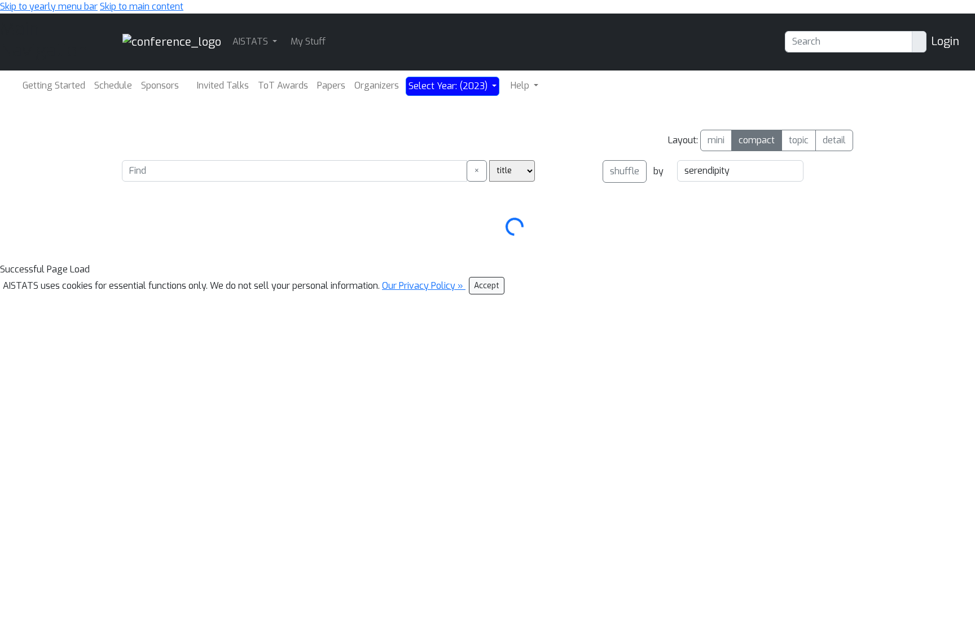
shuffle (624, 171)
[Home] (171, 41)
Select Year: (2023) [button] (449, 86)
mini (716, 140)
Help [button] (521, 85)
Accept (486, 285)
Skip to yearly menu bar (49, 6)
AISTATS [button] (251, 41)
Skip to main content (141, 6)
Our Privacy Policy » (423, 286)
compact (757, 140)
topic (799, 140)
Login (945, 41)
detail (834, 140)
